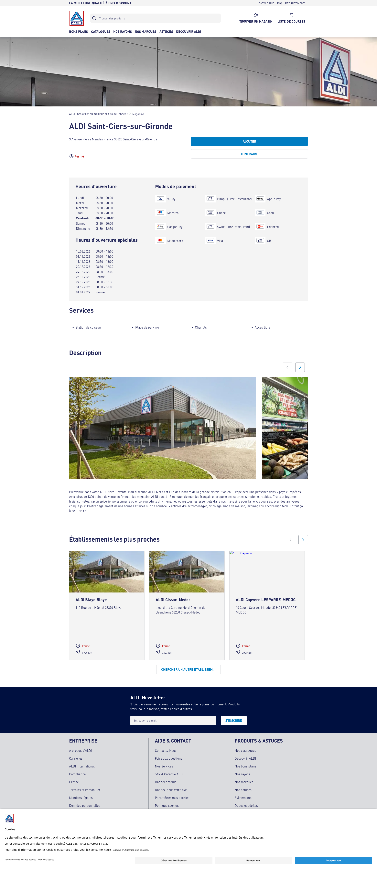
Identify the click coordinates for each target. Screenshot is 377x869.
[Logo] (76, 18)
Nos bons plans (245, 766)
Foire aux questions (168, 758)
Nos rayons (242, 774)
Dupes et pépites (246, 805)
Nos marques (244, 782)
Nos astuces (243, 790)
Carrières (75, 758)
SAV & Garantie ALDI (169, 774)
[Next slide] (300, 367)
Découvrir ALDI (245, 758)
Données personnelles (84, 805)
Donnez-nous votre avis (171, 790)
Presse (74, 782)
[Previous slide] (287, 367)
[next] (303, 539)
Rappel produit (165, 782)
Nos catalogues (245, 750)
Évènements (243, 797)
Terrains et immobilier (84, 790)
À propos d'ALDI (80, 750)
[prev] (290, 539)
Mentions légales (81, 797)
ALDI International (82, 766)
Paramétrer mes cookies (172, 797)
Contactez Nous (166, 750)
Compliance (77, 774)
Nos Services (164, 766)
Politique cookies (166, 805)
